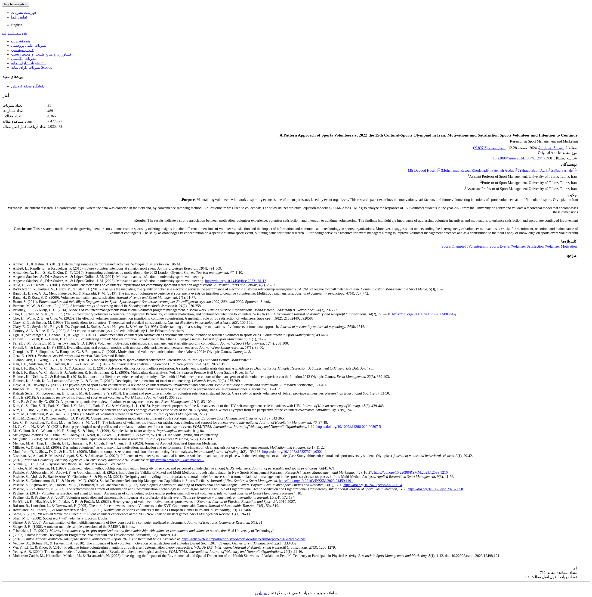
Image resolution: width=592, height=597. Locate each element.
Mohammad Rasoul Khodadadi (465, 170)
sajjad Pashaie (563, 170)
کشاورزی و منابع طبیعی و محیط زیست (41, 54)
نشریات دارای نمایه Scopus (31, 67)
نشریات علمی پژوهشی (28, 45)
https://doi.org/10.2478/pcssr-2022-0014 (372, 485)
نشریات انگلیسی (23, 59)
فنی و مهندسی (22, 50)
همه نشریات (20, 41)
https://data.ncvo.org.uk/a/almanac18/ (177, 460)
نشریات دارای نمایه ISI (28, 63)
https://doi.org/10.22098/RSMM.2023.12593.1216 (411, 472)
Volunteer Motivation (561, 246)
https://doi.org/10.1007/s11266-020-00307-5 (348, 427)
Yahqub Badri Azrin (534, 170)
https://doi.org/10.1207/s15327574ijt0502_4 (294, 452)
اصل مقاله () (489, 148)
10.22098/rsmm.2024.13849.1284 (518, 158)
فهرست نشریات (23, 13)
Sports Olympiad (453, 246)
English (16, 25)
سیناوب (261, 593)
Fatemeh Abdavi (503, 170)
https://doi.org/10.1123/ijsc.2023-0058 (435, 489)
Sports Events (500, 246)
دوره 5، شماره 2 (551, 148)
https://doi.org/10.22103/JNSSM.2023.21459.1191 (316, 481)
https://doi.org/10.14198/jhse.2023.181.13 (235, 281)
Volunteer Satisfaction (528, 246)
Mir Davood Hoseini (423, 170)
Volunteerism (477, 246)
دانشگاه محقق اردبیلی (28, 86)
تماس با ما (19, 17)
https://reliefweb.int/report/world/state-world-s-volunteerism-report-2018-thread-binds (243, 539)
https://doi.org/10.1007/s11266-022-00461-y (424, 314)
